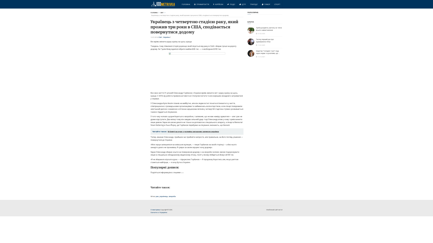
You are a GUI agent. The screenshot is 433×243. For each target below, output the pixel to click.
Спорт (277, 4)
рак (157, 196)
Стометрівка (155, 210)
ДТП (244, 4)
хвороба (172, 196)
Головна (186, 4)
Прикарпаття (202, 4)
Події (232, 4)
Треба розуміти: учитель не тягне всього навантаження (269, 29)
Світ (162, 13)
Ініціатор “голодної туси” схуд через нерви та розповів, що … (268, 52)
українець (164, 196)
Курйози (219, 4)
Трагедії (254, 4)
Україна (166, 37)
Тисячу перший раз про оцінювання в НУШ (265, 40)
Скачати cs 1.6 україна (159, 212)
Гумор (267, 4)
